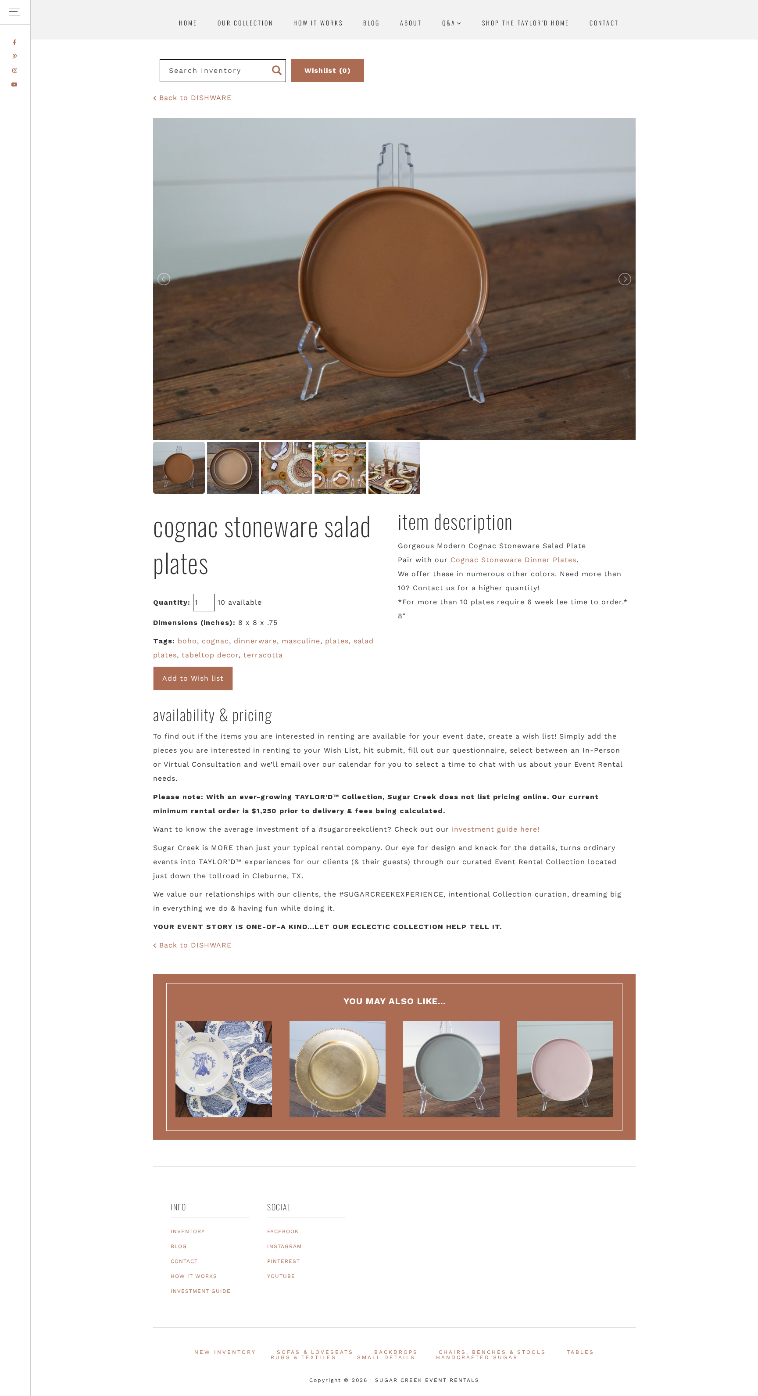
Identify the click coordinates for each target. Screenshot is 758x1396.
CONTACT (184, 1261)
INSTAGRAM (284, 1246)
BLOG (179, 1246)
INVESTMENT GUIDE (201, 1291)
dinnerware (255, 641)
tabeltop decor (210, 655)
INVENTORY (188, 1231)
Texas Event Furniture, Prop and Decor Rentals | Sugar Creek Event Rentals (696, 85)
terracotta (263, 655)
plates (337, 641)
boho (187, 641)
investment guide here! (496, 829)
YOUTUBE (281, 1276)
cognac (215, 641)
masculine (301, 641)
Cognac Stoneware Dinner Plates (513, 560)
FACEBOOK (283, 1231)
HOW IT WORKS (194, 1276)
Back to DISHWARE (194, 97)
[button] (15, 12)
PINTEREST (283, 1261)
